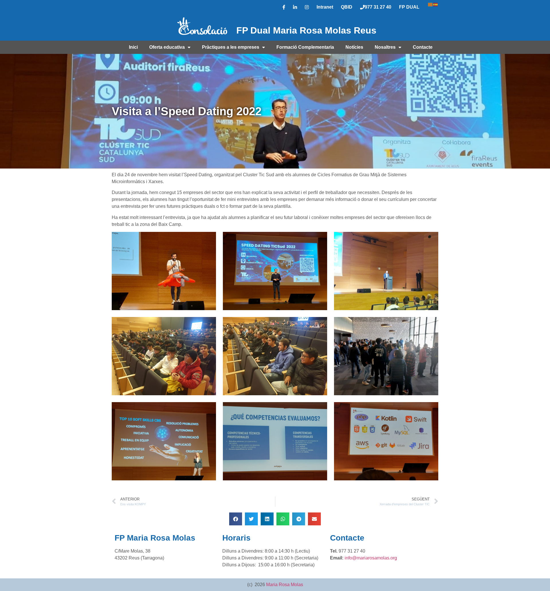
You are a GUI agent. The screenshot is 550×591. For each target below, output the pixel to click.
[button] (235, 518)
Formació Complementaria (305, 47)
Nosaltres (385, 47)
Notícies (354, 47)
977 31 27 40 (378, 7)
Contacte (423, 47)
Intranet (325, 7)
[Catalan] (430, 4)
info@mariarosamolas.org (371, 557)
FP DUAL (409, 7)
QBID (346, 7)
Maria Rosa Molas (284, 584)
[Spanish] (435, 4)
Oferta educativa (167, 47)
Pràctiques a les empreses (230, 47)
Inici (133, 47)
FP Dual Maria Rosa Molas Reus (306, 30)
